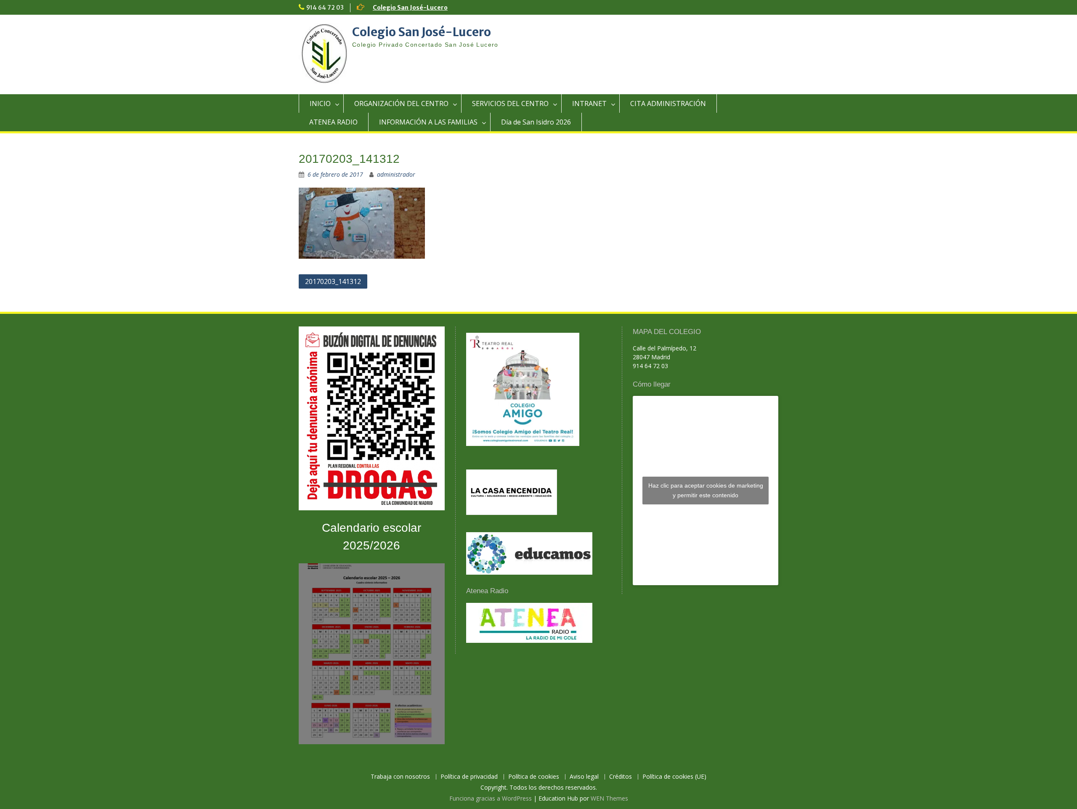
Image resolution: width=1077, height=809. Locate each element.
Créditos (620, 777)
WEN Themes (609, 798)
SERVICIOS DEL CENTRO (510, 103)
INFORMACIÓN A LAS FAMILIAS (428, 122)
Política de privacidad (469, 777)
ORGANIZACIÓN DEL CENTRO (401, 103)
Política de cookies (533, 777)
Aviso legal (584, 777)
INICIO (320, 103)
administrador (396, 174)
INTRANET (589, 103)
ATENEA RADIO (333, 122)
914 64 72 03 (325, 7)
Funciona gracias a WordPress (490, 798)
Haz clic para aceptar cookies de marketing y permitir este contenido (705, 490)
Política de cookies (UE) (674, 777)
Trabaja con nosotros (400, 777)
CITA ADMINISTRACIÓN (668, 103)
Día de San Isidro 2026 (536, 122)
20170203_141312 (333, 281)
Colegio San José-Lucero (410, 7)
